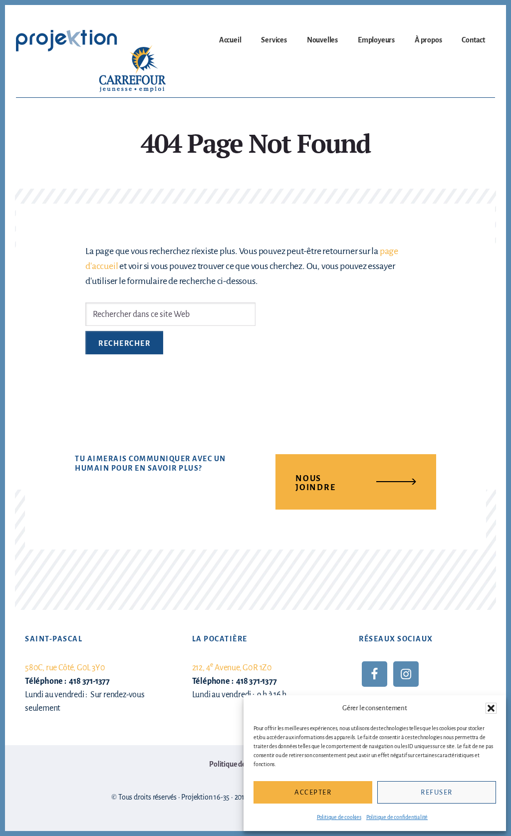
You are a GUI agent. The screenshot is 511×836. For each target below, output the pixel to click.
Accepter (312, 792)
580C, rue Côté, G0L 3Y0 (65, 667)
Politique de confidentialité (397, 817)
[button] (491, 708)
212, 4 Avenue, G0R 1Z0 (232, 667)
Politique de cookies (339, 817)
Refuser (437, 792)
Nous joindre (315, 483)
